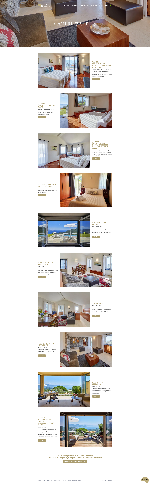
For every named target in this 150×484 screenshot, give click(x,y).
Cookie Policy (110, 480)
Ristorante (87, 5)
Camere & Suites (75, 5)
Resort (68, 5)
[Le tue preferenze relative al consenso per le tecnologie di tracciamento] (1, 363)
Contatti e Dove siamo (104, 5)
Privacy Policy (104, 480)
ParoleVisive (44, 482)
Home (64, 5)
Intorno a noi (94, 5)
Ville (82, 5)
